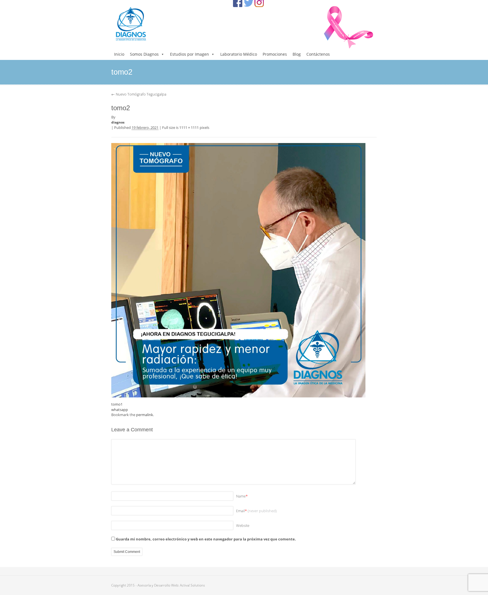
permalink (144, 414)
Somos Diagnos (144, 54)
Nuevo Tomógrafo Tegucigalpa (138, 94)
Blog (297, 54)
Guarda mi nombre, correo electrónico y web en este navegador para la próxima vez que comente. (206, 539)
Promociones (275, 54)
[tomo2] (238, 269)
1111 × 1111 (189, 127)
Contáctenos (318, 54)
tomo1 (117, 404)
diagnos (118, 122)
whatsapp (119, 409)
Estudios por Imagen (189, 54)
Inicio (119, 54)
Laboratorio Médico (238, 54)
